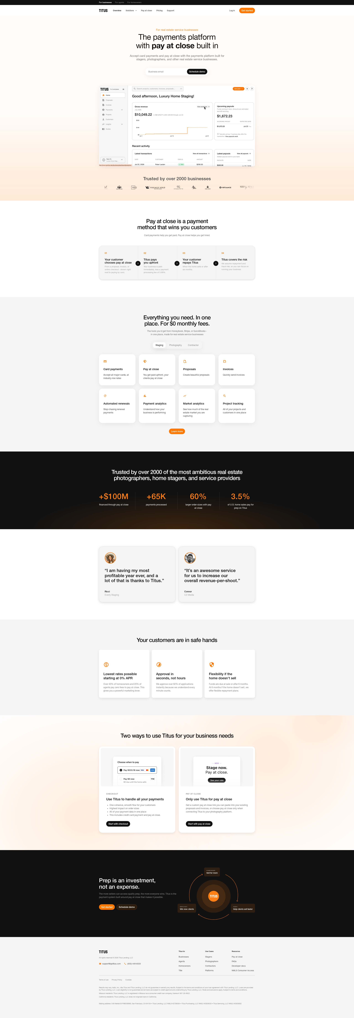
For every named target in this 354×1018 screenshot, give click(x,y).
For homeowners (134, 2)
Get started (247, 10)
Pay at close (146, 10)
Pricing (159, 10)
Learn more (177, 431)
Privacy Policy (117, 980)
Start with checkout (118, 824)
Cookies (128, 980)
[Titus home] (103, 10)
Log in (232, 10)
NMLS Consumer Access (243, 970)
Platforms (209, 970)
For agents (119, 2)
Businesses (184, 957)
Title (180, 970)
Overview (117, 10)
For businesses (105, 2)
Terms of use (103, 980)
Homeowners (184, 966)
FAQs (234, 961)
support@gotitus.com (111, 964)
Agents (182, 961)
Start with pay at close (199, 824)
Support (170, 10)
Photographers (211, 961)
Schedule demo (197, 71)
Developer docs (239, 966)
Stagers (208, 957)
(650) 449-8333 (134, 964)
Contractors (210, 966)
